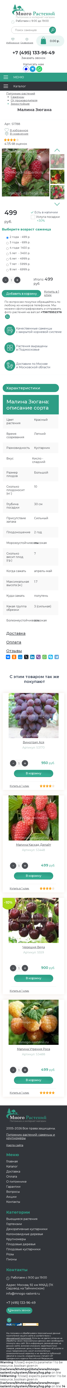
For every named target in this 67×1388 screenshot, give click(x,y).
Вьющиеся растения (22, 1219)
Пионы (11, 1259)
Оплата (13, 642)
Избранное (12, 42)
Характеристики (23, 388)
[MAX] (26, 71)
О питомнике (16, 1181)
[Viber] (38, 657)
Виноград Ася (33, 742)
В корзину (33, 773)
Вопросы (13, 1191)
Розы (10, 1254)
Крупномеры (16, 1239)
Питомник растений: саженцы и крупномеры (30, 1136)
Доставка (16, 633)
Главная (12, 1161)
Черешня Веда (33, 947)
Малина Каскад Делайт (33, 844)
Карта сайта (14, 1145)
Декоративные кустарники (27, 1229)
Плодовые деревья (21, 1244)
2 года (20, 237)
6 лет (20, 258)
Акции (11, 1196)
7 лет (20, 264)
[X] (26, 657)
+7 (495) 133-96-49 (34, 52)
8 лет (20, 269)
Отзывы (14, 650)
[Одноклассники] (14, 657)
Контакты (13, 1202)
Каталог (12, 1166)
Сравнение (26, 42)
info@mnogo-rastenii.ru (23, 1293)
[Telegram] (33, 71)
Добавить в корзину (21, 293)
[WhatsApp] (39, 71)
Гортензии (14, 1224)
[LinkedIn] (32, 657)
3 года (20, 242)
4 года (20, 247)
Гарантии (13, 1186)
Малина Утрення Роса (33, 1049)
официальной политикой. (19, 1338)
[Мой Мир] (20, 657)
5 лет (20, 253)
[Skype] (50, 657)
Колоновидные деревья (24, 1234)
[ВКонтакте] (8, 657)
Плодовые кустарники (23, 1249)
